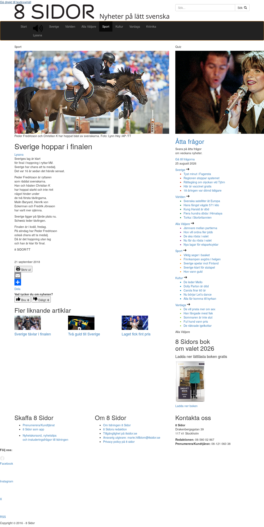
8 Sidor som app (33, 429)
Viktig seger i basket (197, 255)
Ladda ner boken (186, 406)
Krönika (151, 26)
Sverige (54, 26)
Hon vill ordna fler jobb (198, 232)
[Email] (91, 275)
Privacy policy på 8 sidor (119, 441)
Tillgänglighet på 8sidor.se (120, 433)
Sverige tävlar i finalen (32, 333)
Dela (17, 289)
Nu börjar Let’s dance (198, 294)
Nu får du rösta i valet (198, 240)
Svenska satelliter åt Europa (202, 201)
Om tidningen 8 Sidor (117, 425)
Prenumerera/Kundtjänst (39, 425)
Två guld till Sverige (84, 333)
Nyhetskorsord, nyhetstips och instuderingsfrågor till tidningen (45, 437)
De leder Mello (193, 282)
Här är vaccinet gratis (197, 186)
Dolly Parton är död (196, 286)
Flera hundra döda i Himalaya (203, 213)
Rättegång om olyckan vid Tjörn (204, 182)
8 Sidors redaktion (115, 429)
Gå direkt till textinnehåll (15, 2)
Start (24, 26)
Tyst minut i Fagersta (197, 174)
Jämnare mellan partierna (200, 228)
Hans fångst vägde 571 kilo (201, 205)
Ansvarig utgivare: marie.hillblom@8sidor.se (131, 437)
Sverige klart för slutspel (199, 267)
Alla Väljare (88, 26)
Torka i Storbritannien (198, 217)
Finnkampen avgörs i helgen (202, 259)
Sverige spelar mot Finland (201, 263)
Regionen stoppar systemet (201, 178)
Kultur (119, 26)
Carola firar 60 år (195, 290)
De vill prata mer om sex (199, 309)
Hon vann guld (193, 271)
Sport (105, 26)
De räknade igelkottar (198, 325)
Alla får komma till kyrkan (200, 298)
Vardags (134, 26)
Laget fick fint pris (136, 333)
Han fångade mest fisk (198, 313)
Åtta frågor (189, 141)
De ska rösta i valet (196, 236)
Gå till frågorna (185, 159)
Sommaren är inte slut (198, 317)
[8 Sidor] (91, 19)
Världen (70, 26)
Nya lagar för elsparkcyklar (201, 244)
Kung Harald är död (196, 209)
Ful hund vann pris (196, 321)
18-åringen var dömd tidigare (203, 190)
